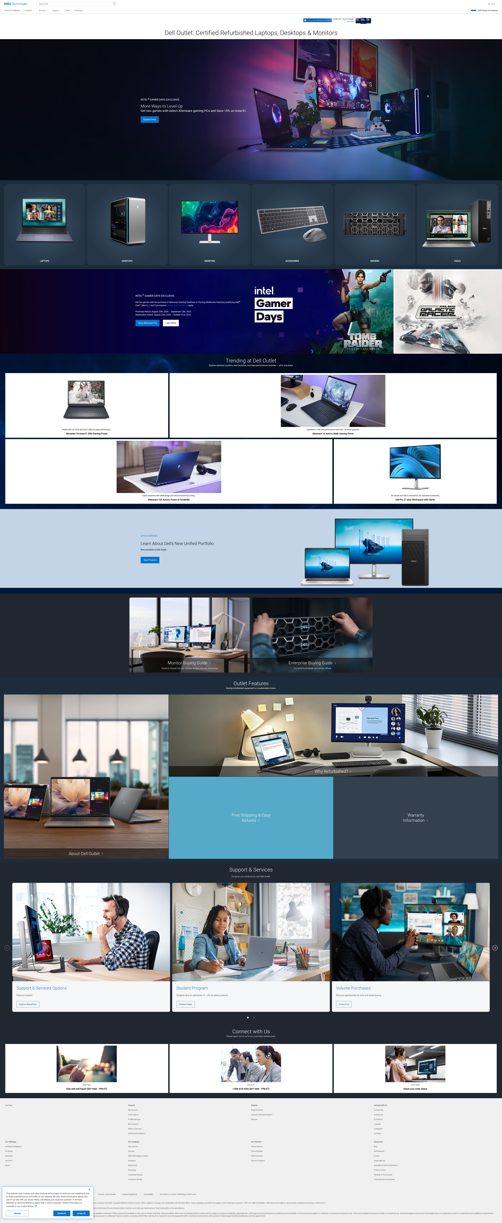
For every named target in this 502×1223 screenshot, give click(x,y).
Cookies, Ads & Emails (107, 1194)
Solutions (9, 1156)
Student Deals (185, 1004)
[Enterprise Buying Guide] (312, 635)
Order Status (133, 1115)
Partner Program (258, 1161)
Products (9, 1151)
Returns (254, 1119)
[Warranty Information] (415, 818)
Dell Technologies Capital (138, 1156)
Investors (132, 1161)
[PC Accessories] (292, 224)
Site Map (8, 1105)
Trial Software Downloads (384, 1179)
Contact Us (344, 1004)
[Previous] (7, 947)
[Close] (89, 1189)
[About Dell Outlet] (86, 777)
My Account (133, 1110)
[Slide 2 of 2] (254, 1017)
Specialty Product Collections (385, 1165)
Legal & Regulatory (129, 1194)
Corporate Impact (135, 1175)
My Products (133, 1124)
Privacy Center (380, 1170)
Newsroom (132, 1165)
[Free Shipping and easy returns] (251, 818)
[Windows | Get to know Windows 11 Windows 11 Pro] (317, 20)
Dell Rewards (379, 1151)
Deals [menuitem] (68, 10)
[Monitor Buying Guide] (189, 635)
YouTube (377, 1133)
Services (8, 1161)
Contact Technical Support (261, 1115)
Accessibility (148, 1194)
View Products (150, 560)
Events (376, 1156)
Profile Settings (134, 1119)
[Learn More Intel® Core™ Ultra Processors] (363, 20)
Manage (17, 1213)
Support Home (257, 1110)
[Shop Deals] (457, 224)
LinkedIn (377, 1124)
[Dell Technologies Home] (15, 4)
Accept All (81, 1213)
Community (378, 1110)
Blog (376, 1146)
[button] (493, 4)
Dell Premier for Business (488, 10)
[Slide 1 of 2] (247, 1017)
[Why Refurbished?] (333, 735)
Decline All (62, 1213)
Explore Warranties (27, 1004)
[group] (91, 947)
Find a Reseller (257, 1151)
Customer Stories (135, 1179)
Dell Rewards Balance (137, 1133)
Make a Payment (135, 1129)
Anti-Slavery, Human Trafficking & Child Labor (178, 1194)
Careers (131, 1151)
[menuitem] (29, 11)
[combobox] (77, 4)
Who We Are (133, 1146)
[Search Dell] (114, 4)
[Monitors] (209, 224)
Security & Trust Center (383, 1175)
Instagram (378, 1129)
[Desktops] (127, 224)
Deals (7, 1165)
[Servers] (375, 224)
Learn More (350, 21)
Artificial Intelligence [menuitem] (12, 10)
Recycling (132, 1170)
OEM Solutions (257, 1156)
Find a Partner (257, 1146)
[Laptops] (44, 224)
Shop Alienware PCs (147, 323)
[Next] (495, 947)
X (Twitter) (378, 1119)
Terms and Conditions (177, 305)
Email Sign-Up (379, 1161)
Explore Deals (149, 119)
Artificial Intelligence (13, 1146)
